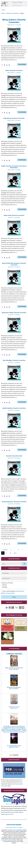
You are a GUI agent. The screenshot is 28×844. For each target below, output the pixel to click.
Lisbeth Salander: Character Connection (14, 408)
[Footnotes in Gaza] (14, 699)
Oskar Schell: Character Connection (14, 215)
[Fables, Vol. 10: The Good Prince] (14, 661)
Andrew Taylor (15, 747)
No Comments (17, 458)
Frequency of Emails (7, 583)
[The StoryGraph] (10, 607)
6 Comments (18, 170)
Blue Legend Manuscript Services (12, 813)
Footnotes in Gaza (14, 707)
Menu (3, 10)
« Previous (5, 549)
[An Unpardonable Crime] (14, 738)
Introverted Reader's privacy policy (12, 592)
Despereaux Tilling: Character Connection (14, 312)
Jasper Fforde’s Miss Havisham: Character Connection (14, 264)
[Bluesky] (16, 607)
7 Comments (17, 315)
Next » (15, 553)
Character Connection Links (14, 456)
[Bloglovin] (20, 607)
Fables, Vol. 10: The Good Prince (14, 668)
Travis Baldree (15, 689)
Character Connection (12, 13)
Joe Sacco (14, 708)
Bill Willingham (15, 669)
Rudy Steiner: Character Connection (14, 118)
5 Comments (18, 25)
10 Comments (17, 504)
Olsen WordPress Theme (11, 827)
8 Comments (17, 267)
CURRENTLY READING (14, 653)
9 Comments (18, 120)
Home (3, 13)
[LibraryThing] (12, 607)
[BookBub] (23, 607)
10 (10, 553)
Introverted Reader (14, 825)
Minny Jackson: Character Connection (14, 21)
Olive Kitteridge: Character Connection (14, 360)
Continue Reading (22, 64)
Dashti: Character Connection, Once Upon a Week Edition (14, 167)
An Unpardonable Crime (14, 746)
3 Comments (18, 72)
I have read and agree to (12, 592)
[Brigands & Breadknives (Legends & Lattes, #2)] (14, 680)
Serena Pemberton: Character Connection (14, 502)
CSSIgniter (20, 827)
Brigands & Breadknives (14, 687)
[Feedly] (6, 607)
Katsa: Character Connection (14, 70)
